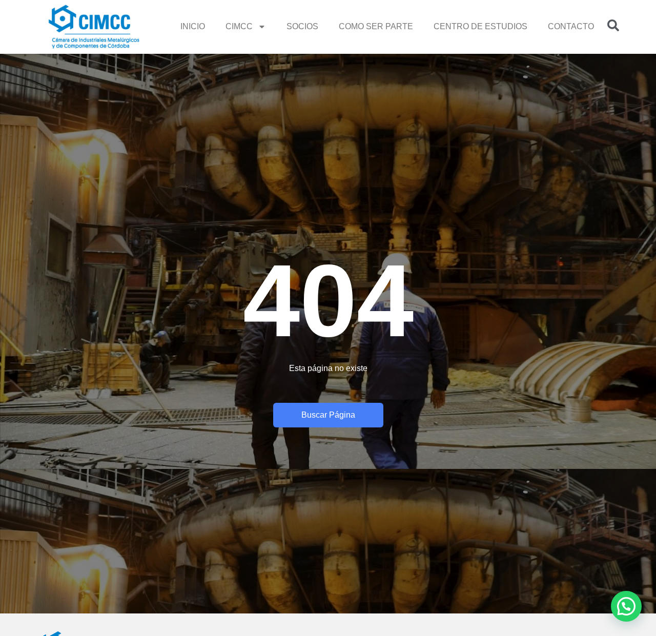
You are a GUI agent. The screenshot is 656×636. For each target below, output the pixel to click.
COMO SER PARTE (376, 26)
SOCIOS (302, 26)
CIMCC (239, 26)
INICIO (192, 26)
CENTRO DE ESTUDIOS (480, 26)
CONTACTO (571, 26)
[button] (626, 606)
